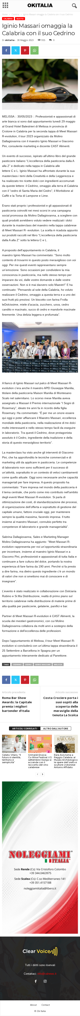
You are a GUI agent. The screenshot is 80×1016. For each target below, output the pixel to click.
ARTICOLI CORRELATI (24, 728)
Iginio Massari (42, 664)
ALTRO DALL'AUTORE (55, 728)
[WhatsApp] (34, 50)
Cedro (28, 664)
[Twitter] (15, 50)
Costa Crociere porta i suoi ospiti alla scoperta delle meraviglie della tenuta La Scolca (60, 706)
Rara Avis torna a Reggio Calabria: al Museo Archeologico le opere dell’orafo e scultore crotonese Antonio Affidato (66, 761)
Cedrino (17, 664)
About (33, 1004)
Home (5, 14)
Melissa (58, 664)
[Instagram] (44, 981)
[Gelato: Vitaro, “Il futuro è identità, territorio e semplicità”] (14, 744)
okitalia (10, 40)
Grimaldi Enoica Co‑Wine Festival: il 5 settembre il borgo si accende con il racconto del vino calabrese (39, 761)
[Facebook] (6, 50)
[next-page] (42, 774)
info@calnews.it (47, 973)
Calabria (15, 14)
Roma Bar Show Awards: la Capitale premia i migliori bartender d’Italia (17, 704)
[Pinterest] (25, 50)
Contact (45, 1004)
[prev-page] (37, 774)
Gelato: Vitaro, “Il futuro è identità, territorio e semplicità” (11, 758)
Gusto (20, 18)
